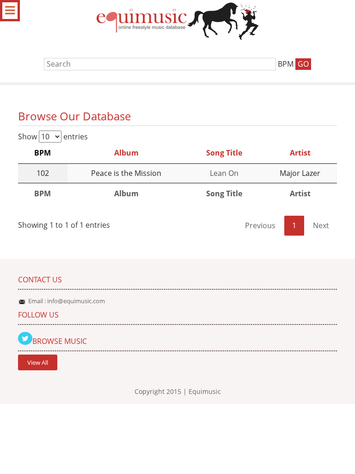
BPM (42, 153)
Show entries (53, 136)
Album (126, 153)
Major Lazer (300, 173)
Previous (260, 225)
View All (37, 362)
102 (43, 173)
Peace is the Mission (126, 173)
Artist (300, 153)
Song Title (224, 153)
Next (321, 225)
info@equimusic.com (76, 301)
